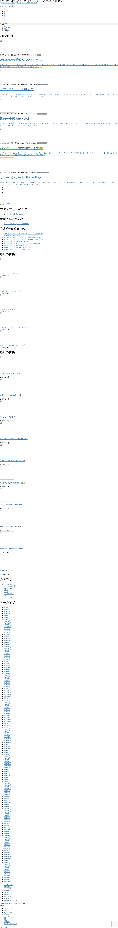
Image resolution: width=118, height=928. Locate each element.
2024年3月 (7, 663)
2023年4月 (7, 685)
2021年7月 (7, 725)
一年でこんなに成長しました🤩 (10, 526)
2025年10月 (7, 627)
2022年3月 (7, 710)
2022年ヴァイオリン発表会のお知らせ (16, 245)
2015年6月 (7, 866)
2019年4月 (7, 777)
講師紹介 (7, 890)
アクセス (7, 892)
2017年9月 (7, 814)
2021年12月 (7, 715)
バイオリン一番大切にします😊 (21, 148)
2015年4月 (7, 870)
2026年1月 (7, 621)
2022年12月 (7, 692)
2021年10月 (7, 719)
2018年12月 (7, 785)
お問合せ (7, 898)
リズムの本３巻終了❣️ (7, 309)
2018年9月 (7, 791)
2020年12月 (7, 739)
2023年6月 (7, 681)
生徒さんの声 (8, 894)
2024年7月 (7, 656)
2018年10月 (7, 789)
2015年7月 (7, 864)
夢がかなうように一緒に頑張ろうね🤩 (12, 483)
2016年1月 (7, 852)
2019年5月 (7, 775)
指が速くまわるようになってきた (11, 273)
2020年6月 (7, 750)
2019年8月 (7, 769)
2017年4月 (7, 823)
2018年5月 (7, 798)
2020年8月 (7, 746)
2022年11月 (7, 694)
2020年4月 (7, 754)
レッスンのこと (42, 114)
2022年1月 (7, 713)
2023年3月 (7, 686)
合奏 (5, 596)
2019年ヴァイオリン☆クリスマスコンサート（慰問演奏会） (24, 234)
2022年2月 (7, 712)
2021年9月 (7, 721)
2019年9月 (7, 767)
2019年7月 (7, 771)
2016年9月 (7, 837)
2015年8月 (7, 862)
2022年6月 (7, 704)
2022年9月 (7, 698)
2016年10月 (7, 835)
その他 (39, 55)
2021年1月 (7, 737)
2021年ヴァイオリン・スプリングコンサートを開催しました (24, 239)
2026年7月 (7, 609)
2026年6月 (7, 611)
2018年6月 (7, 796)
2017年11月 (7, 810)
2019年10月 (7, 766)
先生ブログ (7, 896)
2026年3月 (7, 617)
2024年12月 (7, 646)
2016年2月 (7, 850)
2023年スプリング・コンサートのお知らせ (18, 249)
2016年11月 (7, 833)
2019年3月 (7, 779)
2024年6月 (7, 658)
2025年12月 (7, 623)
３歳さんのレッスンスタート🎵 (10, 291)
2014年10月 (7, 881)
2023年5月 (7, 683)
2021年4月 (7, 731)
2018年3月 (7, 802)
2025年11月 (7, 625)
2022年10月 (7, 696)
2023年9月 (7, 675)
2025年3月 (7, 640)
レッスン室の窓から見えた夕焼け (11, 504)
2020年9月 (7, 744)
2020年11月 (7, 740)
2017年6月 (7, 820)
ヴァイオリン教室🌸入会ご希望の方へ (16, 224)
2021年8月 (7, 723)
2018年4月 (7, 800)
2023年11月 (7, 671)
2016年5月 (7, 845)
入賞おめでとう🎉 (6, 570)
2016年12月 (7, 831)
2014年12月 (7, 877)
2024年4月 (7, 661)
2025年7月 (7, 632)
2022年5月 (7, 706)
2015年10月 (7, 858)
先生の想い (7, 887)
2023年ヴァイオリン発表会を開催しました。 (18, 247)
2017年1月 (7, 829)
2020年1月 (7, 760)
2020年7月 (7, 748)
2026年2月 (7, 619)
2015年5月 (7, 868)
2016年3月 (7, 848)
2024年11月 (7, 648)
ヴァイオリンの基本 (10, 586)
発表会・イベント (42, 84)
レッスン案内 (8, 889)
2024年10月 (7, 650)
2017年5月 (7, 821)
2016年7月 (7, 841)
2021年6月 (7, 727)
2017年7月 (7, 818)
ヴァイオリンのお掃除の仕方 (13, 214)
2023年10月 (7, 673)
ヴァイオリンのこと (10, 584)
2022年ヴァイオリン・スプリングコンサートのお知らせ (22, 243)
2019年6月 (7, 773)
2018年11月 (7, 787)
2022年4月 (7, 708)
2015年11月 (7, 856)
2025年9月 (7, 629)
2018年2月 (7, 804)
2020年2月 (7, 758)
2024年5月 (7, 659)
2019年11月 (7, 764)
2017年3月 (7, 825)
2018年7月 (7, 794)
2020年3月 (7, 756)
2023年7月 (7, 679)
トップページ (8, 885)
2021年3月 (7, 733)
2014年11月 (7, 879)
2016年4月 (7, 847)
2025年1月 (7, 644)
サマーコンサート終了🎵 (17, 89)
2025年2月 (7, 642)
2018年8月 (7, 793)
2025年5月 (7, 636)
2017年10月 (7, 812)
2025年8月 (7, 631)
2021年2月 (7, 735)
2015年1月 (7, 875)
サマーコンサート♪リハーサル (20, 177)
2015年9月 (7, 860)
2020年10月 (7, 742)
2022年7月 (7, 702)
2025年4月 (7, 638)
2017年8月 (7, 816)
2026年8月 (7, 607)
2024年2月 (7, 665)
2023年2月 (7, 688)
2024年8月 (7, 654)
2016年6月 (7, 843)
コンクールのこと (9, 588)
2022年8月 (7, 700)
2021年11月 (7, 717)
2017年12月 (7, 808)
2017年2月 (7, 827)
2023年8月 (7, 677)
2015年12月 (7, 854)
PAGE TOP (3, 927)
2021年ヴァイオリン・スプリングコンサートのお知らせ (22, 237)
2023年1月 (7, 690)
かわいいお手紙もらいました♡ (21, 60)
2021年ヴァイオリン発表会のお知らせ (16, 241)
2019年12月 (7, 762)
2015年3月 (7, 872)
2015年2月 (7, 874)
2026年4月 (7, 615)
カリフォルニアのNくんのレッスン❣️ (12, 345)
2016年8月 (7, 839)
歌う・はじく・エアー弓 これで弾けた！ (14, 327)
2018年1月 (7, 806)
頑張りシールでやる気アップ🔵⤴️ (11, 548)
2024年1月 (7, 667)
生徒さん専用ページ (10, 900)
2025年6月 (7, 634)
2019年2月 (7, 781)
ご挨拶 (6, 590)
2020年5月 (7, 752)
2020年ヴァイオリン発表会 (12, 236)
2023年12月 (7, 669)
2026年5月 (7, 613)
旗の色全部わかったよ (15, 118)
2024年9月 (7, 652)
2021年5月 (7, 729)
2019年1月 (7, 783)
